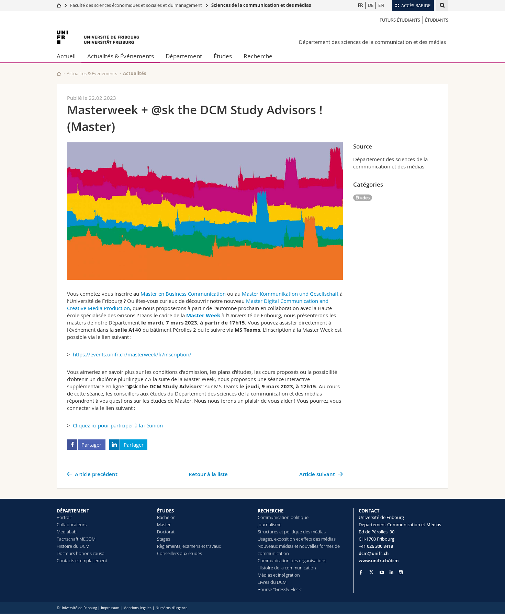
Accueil (66, 56)
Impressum (110, 608)
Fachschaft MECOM (76, 539)
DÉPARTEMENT (73, 511)
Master (164, 524)
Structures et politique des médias (292, 532)
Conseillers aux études (179, 553)
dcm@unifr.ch (374, 553)
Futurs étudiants (400, 20)
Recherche (258, 56)
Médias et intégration (279, 575)
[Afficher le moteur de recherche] (442, 5)
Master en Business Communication (183, 293)
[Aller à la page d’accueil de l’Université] (98, 37)
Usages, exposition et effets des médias (297, 539)
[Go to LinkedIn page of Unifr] (391, 572)
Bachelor (166, 517)
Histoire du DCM (73, 546)
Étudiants (436, 20)
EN (381, 5)
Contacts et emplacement (82, 560)
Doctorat (166, 532)
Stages (163, 539)
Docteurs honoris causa (80, 553)
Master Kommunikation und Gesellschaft (290, 293)
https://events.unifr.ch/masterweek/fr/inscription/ (132, 354)
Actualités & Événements (120, 56)
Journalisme (269, 524)
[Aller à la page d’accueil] (59, 5)
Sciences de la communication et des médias (261, 5)
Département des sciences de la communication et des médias (372, 41)
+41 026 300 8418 (376, 546)
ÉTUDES (165, 511)
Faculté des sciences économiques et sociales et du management (136, 5)
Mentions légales (137, 608)
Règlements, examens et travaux (189, 546)
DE (370, 5)
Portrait (64, 517)
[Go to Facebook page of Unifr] (361, 572)
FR (360, 5)
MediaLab (67, 532)
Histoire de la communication (287, 568)
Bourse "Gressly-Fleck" (280, 589)
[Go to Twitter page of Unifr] (371, 572)
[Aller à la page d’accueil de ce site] (59, 73)
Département (184, 56)
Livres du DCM (272, 582)
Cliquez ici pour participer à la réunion (118, 425)
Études (223, 56)
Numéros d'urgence (172, 608)
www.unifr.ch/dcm (379, 560)
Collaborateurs (72, 524)
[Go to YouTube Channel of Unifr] (382, 572)
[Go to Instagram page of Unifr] (401, 572)
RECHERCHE (270, 511)
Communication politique (283, 517)
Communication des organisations (292, 560)
